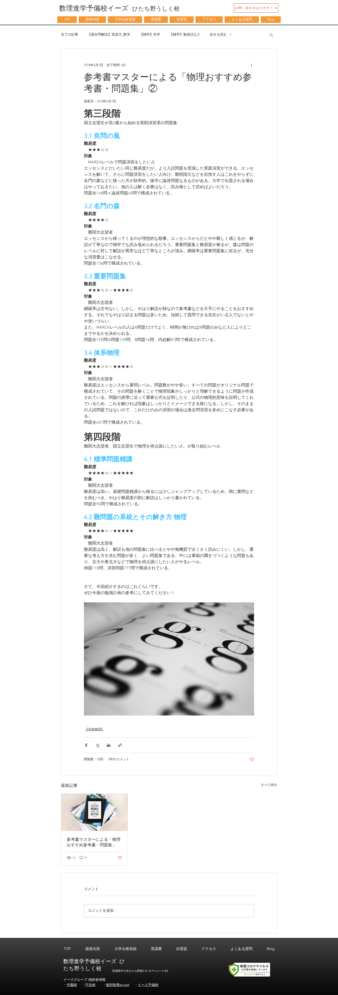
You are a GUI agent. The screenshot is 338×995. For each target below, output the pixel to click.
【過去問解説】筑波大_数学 (108, 35)
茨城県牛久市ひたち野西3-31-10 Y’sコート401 (140, 971)
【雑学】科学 (150, 35)
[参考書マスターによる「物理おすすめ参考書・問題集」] (94, 812)
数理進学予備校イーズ (91, 961)
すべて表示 (269, 785)
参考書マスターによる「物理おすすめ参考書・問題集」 (93, 842)
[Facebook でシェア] (86, 745)
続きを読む (218, 35)
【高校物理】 (94, 730)
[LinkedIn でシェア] (108, 745)
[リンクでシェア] (120, 745)
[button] (92, 19)
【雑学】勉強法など (185, 35)
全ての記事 (69, 35)
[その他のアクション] (251, 65)
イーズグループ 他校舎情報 (84, 979)
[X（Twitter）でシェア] (97, 745)
